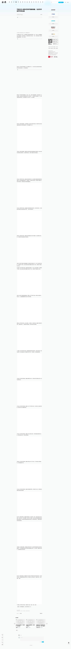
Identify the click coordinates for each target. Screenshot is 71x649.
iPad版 (55, 43)
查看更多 (53, 23)
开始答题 (53, 30)
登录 (65, 2)
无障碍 (68, 2)
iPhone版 (56, 41)
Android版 (56, 39)
